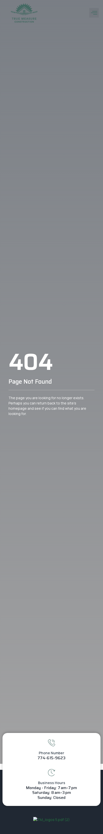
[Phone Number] (51, 742)
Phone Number (51, 752)
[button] (94, 13)
